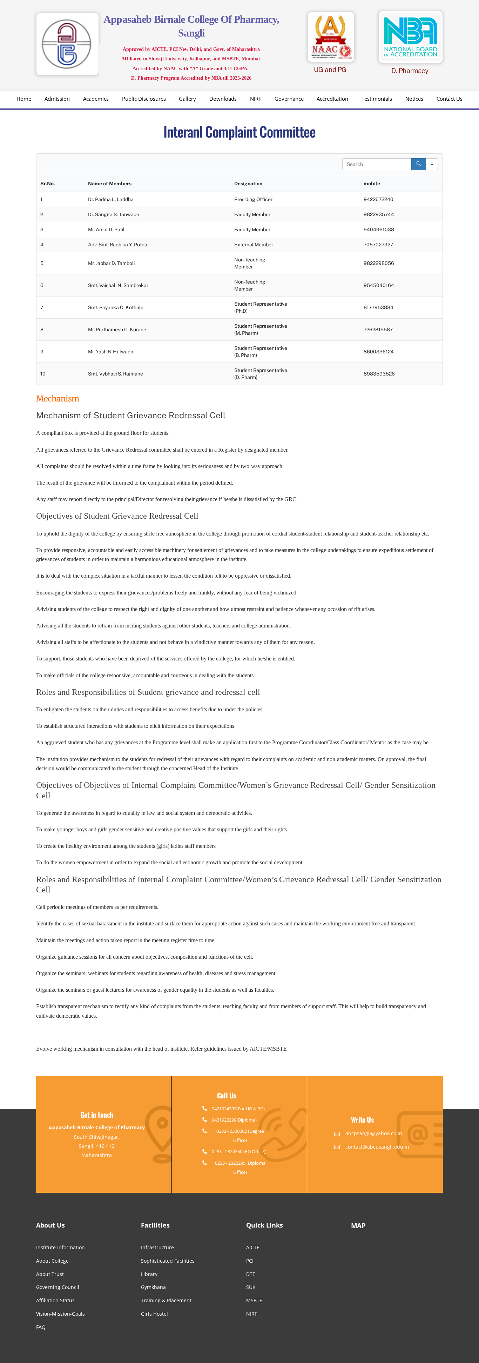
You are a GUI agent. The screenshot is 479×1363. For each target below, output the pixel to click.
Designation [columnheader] (248, 183)
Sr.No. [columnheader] (47, 183)
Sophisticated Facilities (168, 1260)
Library (149, 1274)
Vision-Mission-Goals (60, 1313)
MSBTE (254, 1300)
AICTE (252, 1247)
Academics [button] (96, 98)
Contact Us (450, 98)
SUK (251, 1287)
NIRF (255, 98)
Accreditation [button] (332, 98)
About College (52, 1260)
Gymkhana (153, 1287)
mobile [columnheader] (372, 183)
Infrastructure (157, 1247)
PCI (250, 1260)
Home (23, 98)
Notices (414, 98)
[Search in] (432, 164)
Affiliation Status (55, 1300)
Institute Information (60, 1247)
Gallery (187, 98)
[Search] (418, 164)
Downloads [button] (223, 98)
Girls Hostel (154, 1313)
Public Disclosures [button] (144, 98)
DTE (250, 1274)
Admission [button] (57, 98)
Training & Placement (166, 1300)
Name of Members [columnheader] (109, 183)
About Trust (50, 1274)
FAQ (41, 1327)
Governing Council (57, 1287)
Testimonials (377, 98)
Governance (289, 98)
